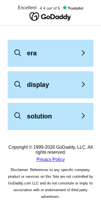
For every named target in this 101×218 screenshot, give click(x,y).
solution (39, 116)
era (32, 53)
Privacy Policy (50, 159)
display (38, 84)
